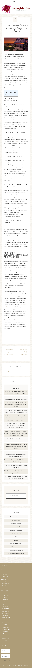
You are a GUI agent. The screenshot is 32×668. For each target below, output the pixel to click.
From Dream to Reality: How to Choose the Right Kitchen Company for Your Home (16, 446)
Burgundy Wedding (16, 533)
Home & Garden (16, 35)
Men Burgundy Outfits (16, 543)
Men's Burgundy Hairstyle (16, 547)
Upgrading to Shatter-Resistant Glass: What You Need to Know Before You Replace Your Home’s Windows (16, 418)
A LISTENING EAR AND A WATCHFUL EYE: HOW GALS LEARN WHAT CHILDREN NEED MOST (16, 425)
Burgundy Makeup (16, 523)
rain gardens (11, 235)
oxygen (17, 141)
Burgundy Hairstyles (16, 516)
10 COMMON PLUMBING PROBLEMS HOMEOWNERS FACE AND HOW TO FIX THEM (16, 405)
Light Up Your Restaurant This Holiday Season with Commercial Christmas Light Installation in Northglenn (16, 433)
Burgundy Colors (16, 9)
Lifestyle (16, 540)
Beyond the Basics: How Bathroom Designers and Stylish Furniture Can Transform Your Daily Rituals (16, 454)
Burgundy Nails (16, 527)
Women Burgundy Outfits (16, 550)
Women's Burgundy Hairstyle (16, 553)
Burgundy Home (16, 520)
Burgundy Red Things (16, 530)
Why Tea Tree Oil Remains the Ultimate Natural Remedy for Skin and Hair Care (5, 634)
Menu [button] (17, 1)
